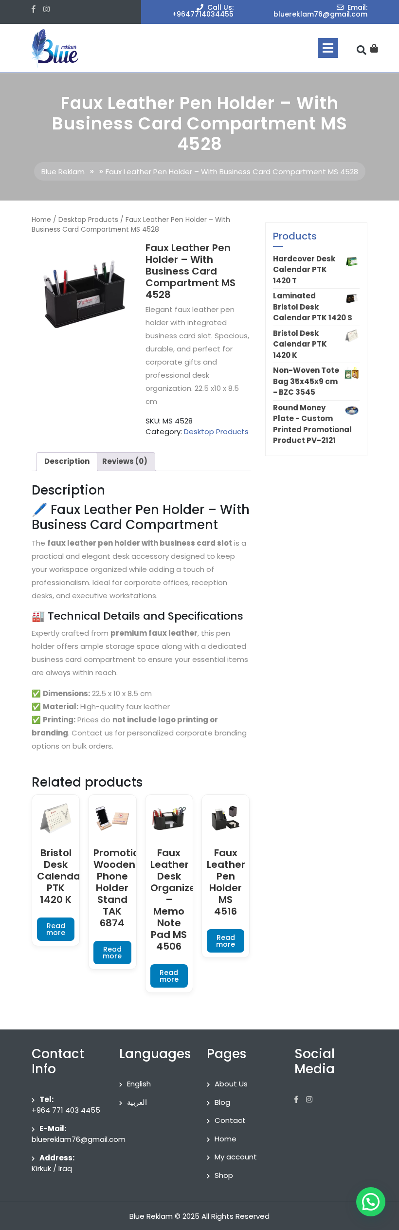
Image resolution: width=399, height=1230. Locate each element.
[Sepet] (374, 48)
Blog (222, 1102)
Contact (230, 1120)
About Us (231, 1084)
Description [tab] (67, 461)
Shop (224, 1175)
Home (41, 219)
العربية (137, 1102)
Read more (55, 929)
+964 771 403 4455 (66, 1110)
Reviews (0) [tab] (124, 461)
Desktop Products (88, 219)
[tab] (328, 48)
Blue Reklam (63, 171)
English (139, 1084)
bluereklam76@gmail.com (79, 1139)
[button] (370, 1201)
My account (236, 1157)
